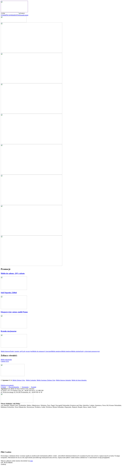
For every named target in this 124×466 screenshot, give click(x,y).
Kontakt (25, 15)
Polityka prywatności (7, 385)
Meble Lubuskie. (31, 380)
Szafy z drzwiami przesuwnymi (90, 351)
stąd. (31, 461)
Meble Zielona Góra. (18, 380)
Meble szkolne (75, 351)
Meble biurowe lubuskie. (63, 380)
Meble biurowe (5, 351)
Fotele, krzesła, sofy (16, 351)
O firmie (3, 15)
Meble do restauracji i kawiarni (41, 351)
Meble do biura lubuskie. (79, 380)
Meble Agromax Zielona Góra (46, 380)
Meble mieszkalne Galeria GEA (6, 360)
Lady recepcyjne (27, 351)
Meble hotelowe (66, 351)
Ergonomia (20, 15)
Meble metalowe (56, 351)
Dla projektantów (11, 15)
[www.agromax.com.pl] (14, 12)
